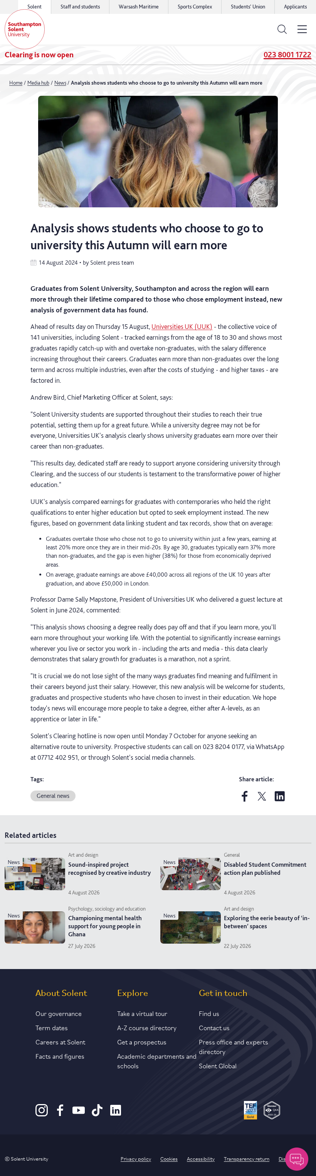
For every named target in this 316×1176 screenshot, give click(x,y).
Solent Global (218, 1065)
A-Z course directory (146, 1027)
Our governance (58, 1013)
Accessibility (201, 1158)
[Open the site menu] (302, 29)
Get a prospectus (141, 1041)
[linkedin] (280, 800)
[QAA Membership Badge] (272, 1111)
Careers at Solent (60, 1041)
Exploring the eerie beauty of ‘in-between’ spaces (267, 922)
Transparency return (246, 1158)
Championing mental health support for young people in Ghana (105, 926)
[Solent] (25, 29)
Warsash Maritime (139, 6)
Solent (34, 6)
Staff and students (80, 6)
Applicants (295, 6)
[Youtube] (78, 1114)
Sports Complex (195, 6)
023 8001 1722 (287, 54)
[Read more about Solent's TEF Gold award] (250, 1111)
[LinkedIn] (115, 1114)
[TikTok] (97, 1114)
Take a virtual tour (142, 1013)
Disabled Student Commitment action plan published (265, 868)
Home (15, 83)
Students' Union (248, 6)
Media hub (38, 83)
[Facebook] (60, 1114)
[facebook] (244, 800)
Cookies (169, 1158)
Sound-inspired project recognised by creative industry (109, 868)
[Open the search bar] (282, 29)
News (60, 83)
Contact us (214, 1027)
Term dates (51, 1027)
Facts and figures (59, 1055)
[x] (262, 800)
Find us (209, 1013)
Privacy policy (136, 1158)
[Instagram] (41, 1114)
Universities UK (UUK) (181, 326)
